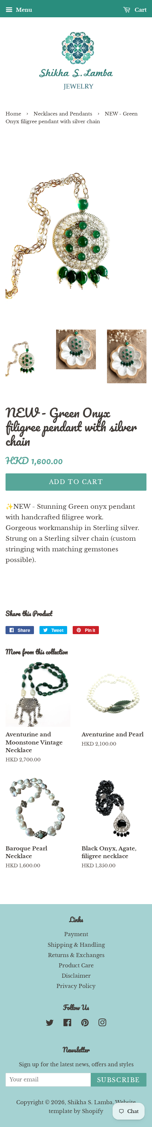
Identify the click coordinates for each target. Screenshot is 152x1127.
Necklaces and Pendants (63, 114)
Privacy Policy (76, 986)
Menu (23, 10)
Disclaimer (76, 976)
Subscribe (118, 1080)
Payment (76, 934)
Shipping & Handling (76, 945)
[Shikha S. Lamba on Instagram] (102, 1024)
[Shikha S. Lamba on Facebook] (67, 1024)
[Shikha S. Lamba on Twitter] (50, 1024)
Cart (139, 10)
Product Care (76, 965)
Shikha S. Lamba (90, 1102)
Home (13, 114)
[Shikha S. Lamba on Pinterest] (85, 1024)
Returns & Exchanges (76, 955)
